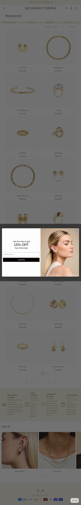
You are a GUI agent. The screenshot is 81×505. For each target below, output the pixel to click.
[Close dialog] (76, 231)
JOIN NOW (21, 260)
